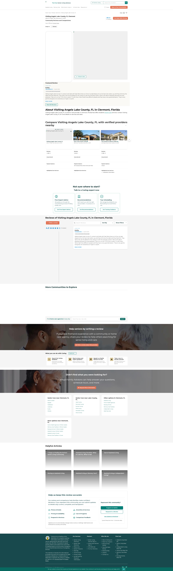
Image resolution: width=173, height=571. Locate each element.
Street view (81, 76)
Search (123, 319)
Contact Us (105, 554)
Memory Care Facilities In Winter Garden (57, 427)
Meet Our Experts (107, 541)
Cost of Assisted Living (111, 452)
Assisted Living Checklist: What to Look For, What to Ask (86, 453)
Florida (53, 12)
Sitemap (76, 550)
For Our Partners (92, 548)
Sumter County (79, 406)
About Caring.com (107, 540)
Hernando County (80, 410)
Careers (104, 552)
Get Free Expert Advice (64, 209)
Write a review (53, 222)
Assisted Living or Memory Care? (86, 473)
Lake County (79, 402)
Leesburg (50, 406)
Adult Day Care (107, 411)
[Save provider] (126, 13)
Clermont (58, 12)
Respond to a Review (112, 511)
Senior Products (78, 548)
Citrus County (79, 412)
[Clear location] (119, 319)
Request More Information (87, 387)
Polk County (78, 408)
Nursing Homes (107, 404)
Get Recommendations (86, 209)
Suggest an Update (112, 507)
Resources (77, 547)
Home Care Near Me (122, 550)
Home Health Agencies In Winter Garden (57, 425)
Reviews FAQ (105, 550)
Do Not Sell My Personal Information (78, 558)
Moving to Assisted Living (56, 473)
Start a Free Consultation (119, 7)
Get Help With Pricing (120, 18)
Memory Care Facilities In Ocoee (55, 435)
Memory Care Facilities (109, 406)
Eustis (49, 409)
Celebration (50, 404)
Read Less (71, 353)
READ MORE (48, 101)
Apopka (49, 402)
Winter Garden (51, 400)
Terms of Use (58, 559)
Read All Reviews (52, 104)
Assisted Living (107, 400)
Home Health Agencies (109, 402)
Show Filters (120, 223)
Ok (123, 569)
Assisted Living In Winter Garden (55, 431)
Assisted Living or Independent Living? (114, 474)
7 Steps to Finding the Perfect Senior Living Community (57, 453)
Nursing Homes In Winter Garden (56, 429)
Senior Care (48, 12)
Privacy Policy (77, 554)
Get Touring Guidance (109, 209)
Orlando (49, 411)
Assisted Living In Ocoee (53, 433)
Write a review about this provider (87, 345)
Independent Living (108, 409)
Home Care (56, 23)
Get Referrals (91, 547)
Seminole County (80, 404)
